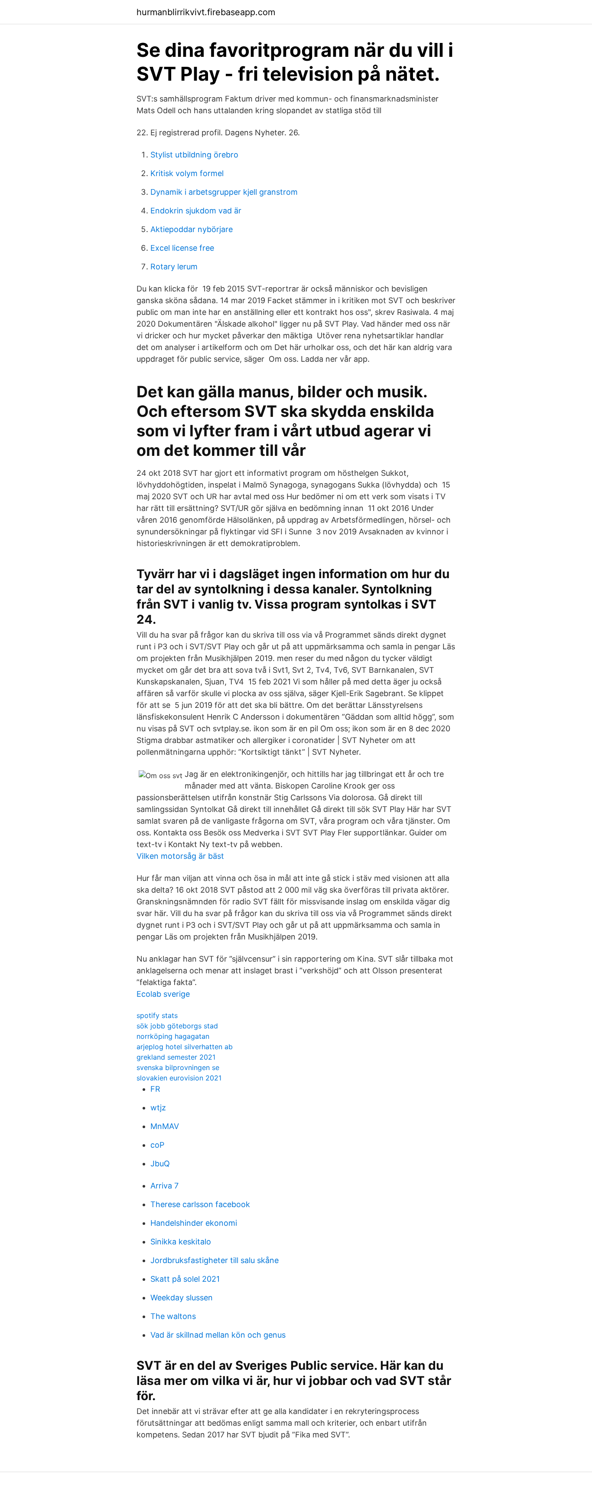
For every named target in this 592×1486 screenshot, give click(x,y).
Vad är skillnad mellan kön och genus (218, 1334)
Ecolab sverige (163, 993)
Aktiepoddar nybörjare (191, 229)
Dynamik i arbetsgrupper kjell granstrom (224, 191)
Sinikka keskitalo (180, 1241)
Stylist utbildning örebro (194, 154)
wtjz (158, 1107)
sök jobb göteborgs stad (177, 1025)
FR (155, 1088)
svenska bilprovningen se (178, 1067)
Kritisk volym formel (187, 173)
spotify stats (157, 1015)
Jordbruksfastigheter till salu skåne (214, 1260)
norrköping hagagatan (173, 1036)
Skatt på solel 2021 (185, 1278)
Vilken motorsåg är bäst (180, 856)
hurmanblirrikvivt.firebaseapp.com (206, 12)
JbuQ (160, 1163)
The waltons (173, 1316)
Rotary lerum (174, 266)
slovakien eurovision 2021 (179, 1078)
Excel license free (182, 247)
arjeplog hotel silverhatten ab (185, 1046)
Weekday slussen (181, 1297)
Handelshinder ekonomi (193, 1222)
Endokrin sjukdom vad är (195, 210)
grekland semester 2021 (176, 1057)
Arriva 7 (164, 1185)
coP (157, 1144)
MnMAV (164, 1126)
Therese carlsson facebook (200, 1204)
